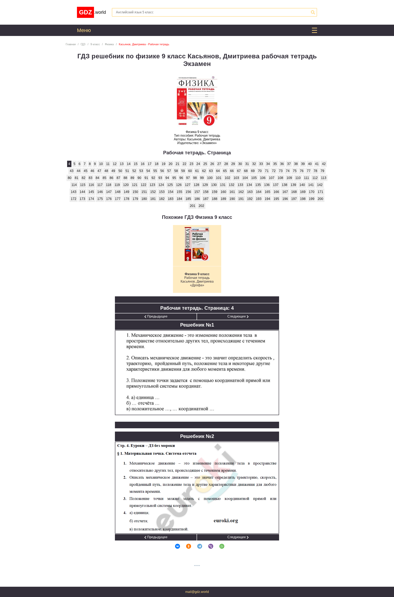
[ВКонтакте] (175, 546)
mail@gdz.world (197, 592)
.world (92, 12)
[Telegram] (197, 546)
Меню (84, 30)
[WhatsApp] (219, 546)
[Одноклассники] (186, 546)
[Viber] (208, 546)
